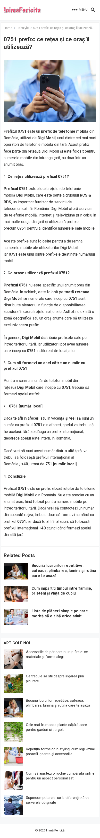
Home (8, 28)
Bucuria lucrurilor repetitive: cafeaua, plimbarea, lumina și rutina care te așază (64, 570)
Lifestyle (23, 28)
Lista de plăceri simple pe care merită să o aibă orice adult (60, 613)
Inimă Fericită (55, 830)
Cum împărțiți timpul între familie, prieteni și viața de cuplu (62, 591)
